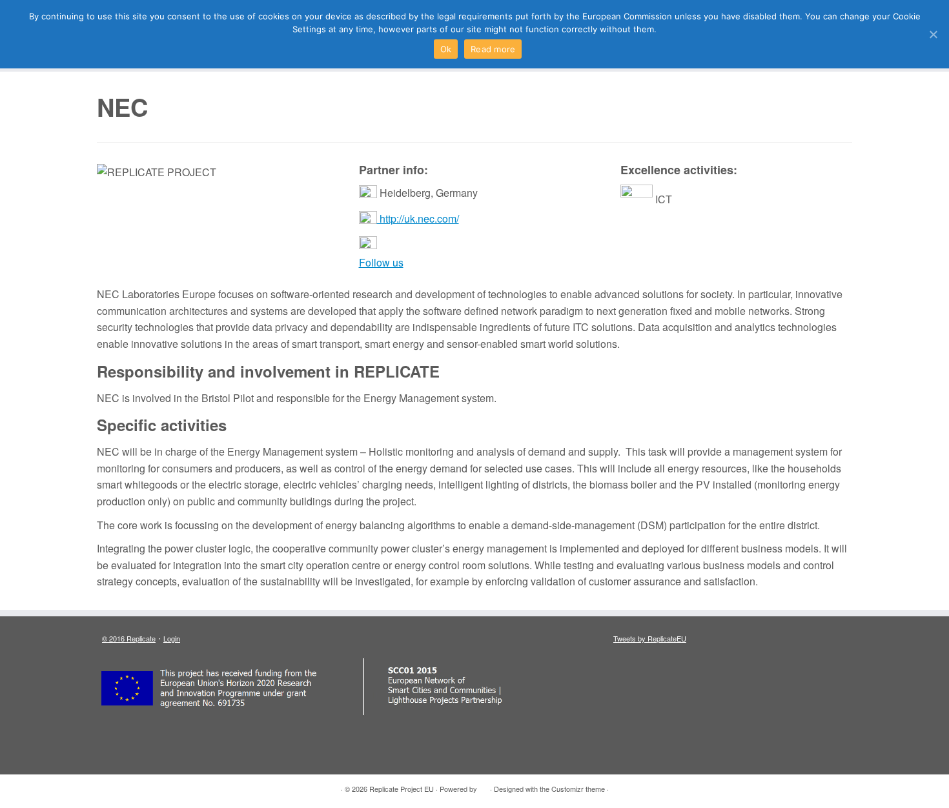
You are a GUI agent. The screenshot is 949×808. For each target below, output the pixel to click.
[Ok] (932, 34)
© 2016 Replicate (129, 638)
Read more (493, 49)
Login (171, 638)
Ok (446, 49)
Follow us (381, 262)
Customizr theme (578, 788)
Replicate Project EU (401, 788)
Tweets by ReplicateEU (649, 638)
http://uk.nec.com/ (418, 218)
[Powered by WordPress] (483, 786)
